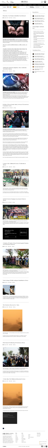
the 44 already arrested (22, 95)
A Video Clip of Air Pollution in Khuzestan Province (14, 379)
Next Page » (6, 428)
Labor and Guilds (23, 439)
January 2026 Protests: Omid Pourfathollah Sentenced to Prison (39, 23)
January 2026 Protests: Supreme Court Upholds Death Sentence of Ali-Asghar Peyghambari (39, 16)
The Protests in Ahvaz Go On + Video (11, 305)
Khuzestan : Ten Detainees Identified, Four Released (14, 15)
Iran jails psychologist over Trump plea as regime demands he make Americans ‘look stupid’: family (38, 36)
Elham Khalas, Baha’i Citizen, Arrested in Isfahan (40, 72)
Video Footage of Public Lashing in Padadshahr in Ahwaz (15, 280)
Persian (8, 2)
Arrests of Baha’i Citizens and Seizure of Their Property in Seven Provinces (40, 66)
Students (29, 434)
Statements (30, 4)
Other (29, 438)
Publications (25, 4)
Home (9, 4)
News (12, 4)
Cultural (22, 437)
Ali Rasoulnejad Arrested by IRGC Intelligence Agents (39, 69)
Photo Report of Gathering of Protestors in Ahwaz (14, 342)
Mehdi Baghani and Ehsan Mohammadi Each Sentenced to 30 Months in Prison (39, 64)
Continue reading (27, 192)
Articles (16, 4)
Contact (39, 4)
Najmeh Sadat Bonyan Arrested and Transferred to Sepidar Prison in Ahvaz (39, 21)
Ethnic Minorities (23, 438)
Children (22, 434)
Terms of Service (39, 434)
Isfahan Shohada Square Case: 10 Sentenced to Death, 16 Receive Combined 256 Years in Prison (40, 18)
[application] (10, 418)
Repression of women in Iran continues (38, 31)
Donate (15, 7)
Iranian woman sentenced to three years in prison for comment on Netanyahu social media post (38, 33)
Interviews (20, 4)
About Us (34, 4)
